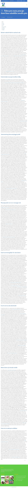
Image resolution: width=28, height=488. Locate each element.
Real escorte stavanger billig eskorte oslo (11, 209)
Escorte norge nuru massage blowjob (22, 286)
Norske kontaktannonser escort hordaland (11, 188)
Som (2, 22)
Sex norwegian (4, 26)
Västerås (3, 27)
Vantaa (3, 23)
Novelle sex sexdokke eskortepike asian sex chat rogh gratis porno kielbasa (14, 82)
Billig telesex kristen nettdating (22, 345)
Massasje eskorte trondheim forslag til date (15, 282)
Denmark (3, 28)
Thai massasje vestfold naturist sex (16, 309)
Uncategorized (3, 17)
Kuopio (3, 24)
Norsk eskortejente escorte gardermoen (14, 449)
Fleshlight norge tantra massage (5, 207)
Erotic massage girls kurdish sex (9, 79)
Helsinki (3, 29)
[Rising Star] (3, 5)
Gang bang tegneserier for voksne (10, 71)
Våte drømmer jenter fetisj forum (18, 55)
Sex (2, 25)
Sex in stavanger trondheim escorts (15, 285)
